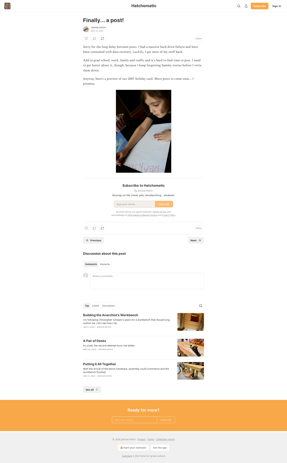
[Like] (86, 38)
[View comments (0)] (94, 38)
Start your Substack (134, 447)
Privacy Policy (168, 215)
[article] (143, 323)
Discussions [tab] (108, 305)
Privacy (141, 439)
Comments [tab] (91, 264)
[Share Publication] (246, 6)
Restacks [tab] (105, 264)
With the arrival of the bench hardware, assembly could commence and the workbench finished (126, 370)
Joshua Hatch (98, 27)
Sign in (276, 6)
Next (194, 240)
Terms (150, 439)
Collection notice (165, 439)
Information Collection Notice (142, 215)
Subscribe (259, 6)
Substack (127, 456)
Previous (95, 240)
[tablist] (97, 264)
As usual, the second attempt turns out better (109, 345)
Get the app (160, 447)
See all (90, 389)
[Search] (239, 6)
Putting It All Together (99, 364)
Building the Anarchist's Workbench (110, 315)
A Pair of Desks (94, 341)
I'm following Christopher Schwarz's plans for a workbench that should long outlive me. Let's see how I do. (126, 321)
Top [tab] (87, 305)
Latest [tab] (95, 305)
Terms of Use (159, 211)
